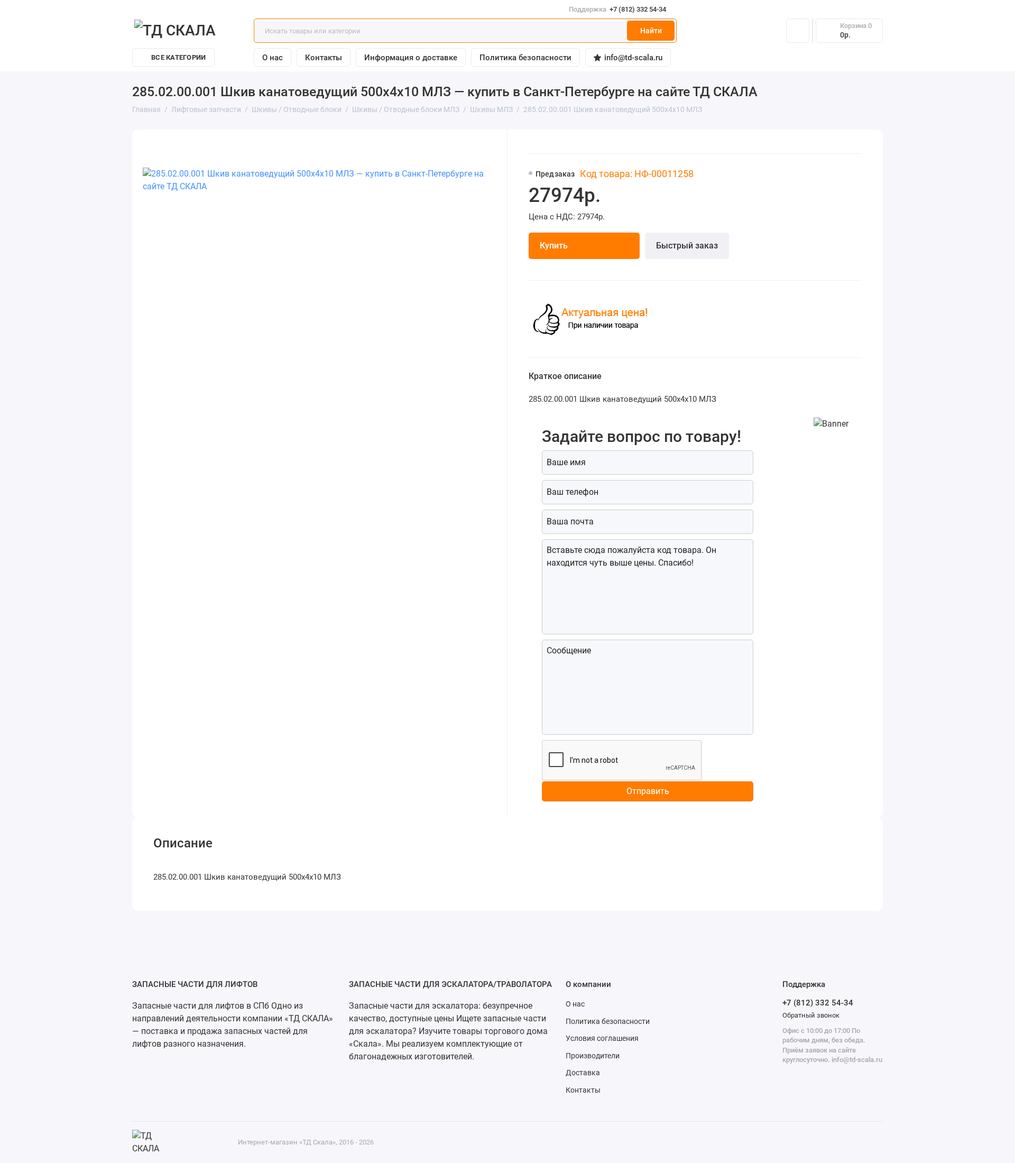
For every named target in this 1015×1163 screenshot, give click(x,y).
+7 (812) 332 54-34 (617, 9)
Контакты (323, 57)
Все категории (178, 57)
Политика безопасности (525, 57)
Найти (651, 30)
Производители (593, 1055)
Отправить (647, 791)
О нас (272, 57)
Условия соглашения (602, 1038)
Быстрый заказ (687, 246)
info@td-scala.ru (633, 57)
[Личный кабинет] (797, 31)
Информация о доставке (410, 57)
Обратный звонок (810, 1015)
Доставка (583, 1072)
